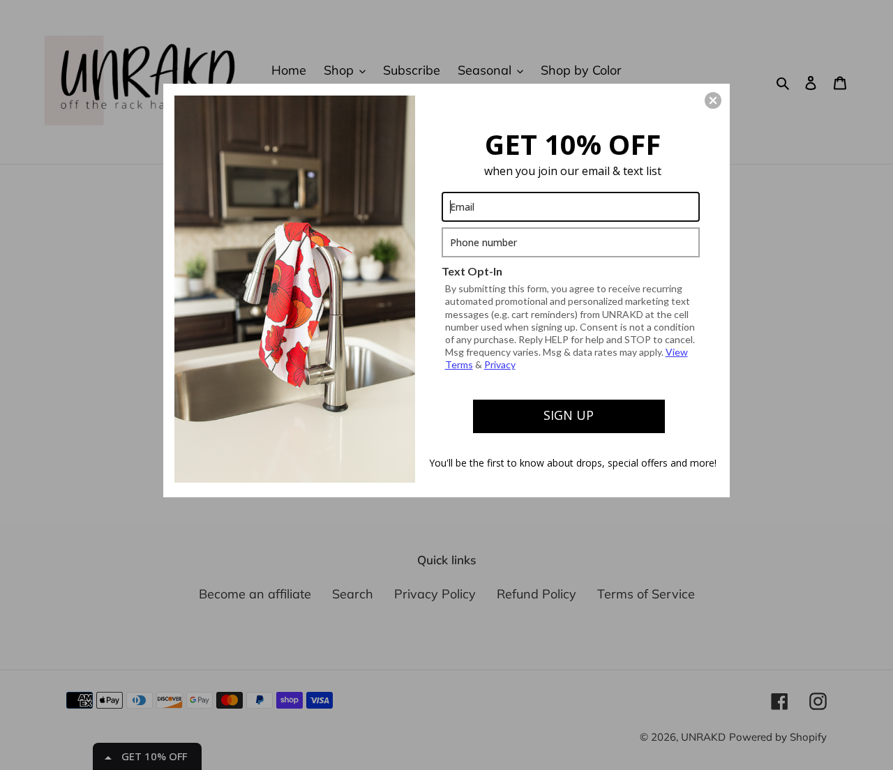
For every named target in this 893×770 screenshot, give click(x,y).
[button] (713, 100)
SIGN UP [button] (568, 415)
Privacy (500, 364)
